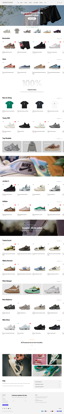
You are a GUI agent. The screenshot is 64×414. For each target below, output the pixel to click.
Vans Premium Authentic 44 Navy (21, 72)
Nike (17, 193)
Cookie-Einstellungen (5, 402)
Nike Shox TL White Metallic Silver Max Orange (8, 333)
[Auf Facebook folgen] (2, 408)
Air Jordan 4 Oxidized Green (51, 194)
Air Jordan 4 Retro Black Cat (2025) (37, 52)
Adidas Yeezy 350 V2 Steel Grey (51, 131)
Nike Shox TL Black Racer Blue (51, 333)
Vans (2, 71)
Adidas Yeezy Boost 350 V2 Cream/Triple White (38, 131)
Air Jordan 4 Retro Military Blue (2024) (22, 194)
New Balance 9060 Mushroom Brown (7, 52)
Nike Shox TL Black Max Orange (36, 333)
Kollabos (26, 2)
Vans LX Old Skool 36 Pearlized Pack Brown (8, 72)
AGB (2, 396)
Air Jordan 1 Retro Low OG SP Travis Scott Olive (38, 253)
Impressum (3, 398)
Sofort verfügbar (36, 2)
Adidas (3, 130)
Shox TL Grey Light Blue (20, 333)
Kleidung (30, 2)
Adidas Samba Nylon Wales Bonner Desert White (53, 214)
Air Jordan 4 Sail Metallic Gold (36, 194)
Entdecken (41, 2)
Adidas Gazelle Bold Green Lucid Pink (37, 214)
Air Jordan (3, 193)
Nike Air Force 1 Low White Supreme (52, 52)
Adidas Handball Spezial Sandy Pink (22, 214)
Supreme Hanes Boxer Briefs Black (22, 52)
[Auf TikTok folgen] (10, 408)
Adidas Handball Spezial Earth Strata (7, 214)
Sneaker (21, 2)
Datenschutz (4, 399)
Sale (18, 2)
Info (45, 2)
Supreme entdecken (32, 18)
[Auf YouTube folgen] (8, 408)
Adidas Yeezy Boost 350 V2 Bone (6, 131)
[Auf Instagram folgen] (4, 408)
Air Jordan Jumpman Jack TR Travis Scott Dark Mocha (24, 253)
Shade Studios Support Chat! (39, 400)
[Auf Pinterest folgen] (6, 408)
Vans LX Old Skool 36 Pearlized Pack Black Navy (53, 72)
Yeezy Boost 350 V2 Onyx (20, 131)
